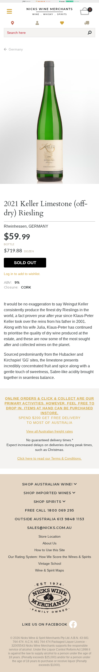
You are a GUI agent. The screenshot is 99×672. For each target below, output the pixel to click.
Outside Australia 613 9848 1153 (49, 519)
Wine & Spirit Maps (49, 570)
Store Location (49, 536)
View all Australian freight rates (49, 431)
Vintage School (49, 563)
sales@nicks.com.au (49, 528)
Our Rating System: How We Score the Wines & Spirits (49, 557)
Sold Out (25, 262)
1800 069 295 (60, 510)
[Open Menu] (11, 11)
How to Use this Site (49, 550)
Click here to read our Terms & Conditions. (49, 458)
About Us (49, 543)
